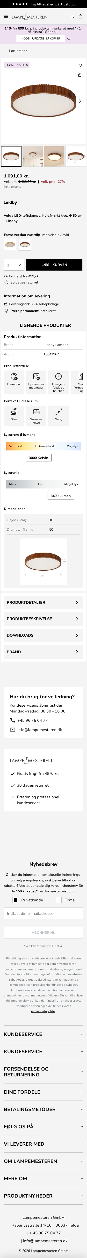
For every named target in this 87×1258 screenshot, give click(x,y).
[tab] (43, 1034)
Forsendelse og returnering (26, 1071)
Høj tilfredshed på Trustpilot (53, 4)
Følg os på (19, 1126)
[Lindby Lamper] (29, 202)
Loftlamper (18, 50)
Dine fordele (22, 1092)
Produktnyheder (28, 1195)
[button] (11, 156)
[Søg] (72, 16)
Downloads (20, 635)
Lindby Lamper (56, 344)
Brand (14, 651)
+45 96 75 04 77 (32, 720)
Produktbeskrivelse (29, 618)
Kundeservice (23, 1034)
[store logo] (32, 16)
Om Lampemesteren (30, 1161)
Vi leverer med (24, 1144)
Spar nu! (51, 31)
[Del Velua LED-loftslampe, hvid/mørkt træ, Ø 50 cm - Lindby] (79, 74)
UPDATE (41, 38)
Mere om (15, 1178)
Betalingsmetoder (30, 1109)
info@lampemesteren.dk (39, 729)
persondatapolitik (43, 1011)
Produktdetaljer (26, 602)
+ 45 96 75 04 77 (45, 1232)
